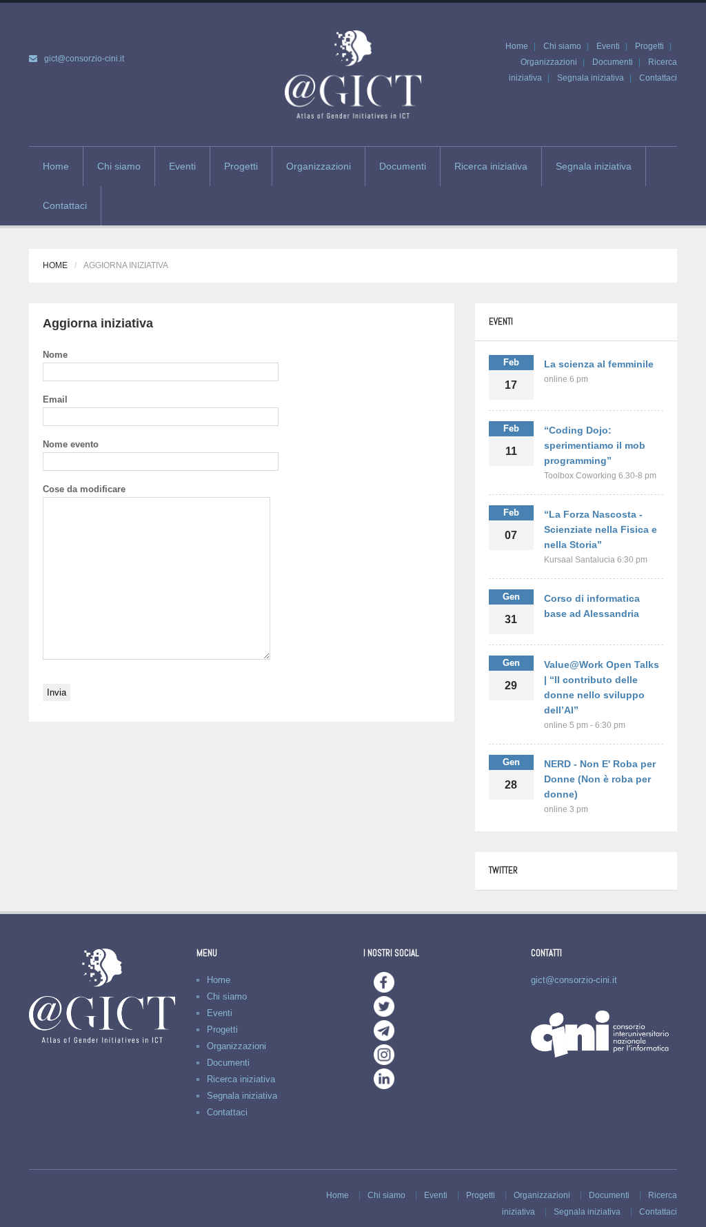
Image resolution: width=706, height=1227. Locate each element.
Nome (55, 354)
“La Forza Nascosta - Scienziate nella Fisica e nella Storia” (600, 529)
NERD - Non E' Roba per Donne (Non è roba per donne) (600, 779)
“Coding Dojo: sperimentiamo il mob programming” (594, 445)
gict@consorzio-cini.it (84, 58)
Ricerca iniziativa (490, 166)
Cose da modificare (84, 489)
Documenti (612, 62)
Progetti (649, 46)
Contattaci (658, 78)
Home (516, 46)
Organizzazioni (549, 62)
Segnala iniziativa (590, 78)
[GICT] (353, 74)
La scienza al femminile (599, 363)
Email (55, 399)
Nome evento (71, 444)
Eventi (608, 46)
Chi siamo (562, 46)
